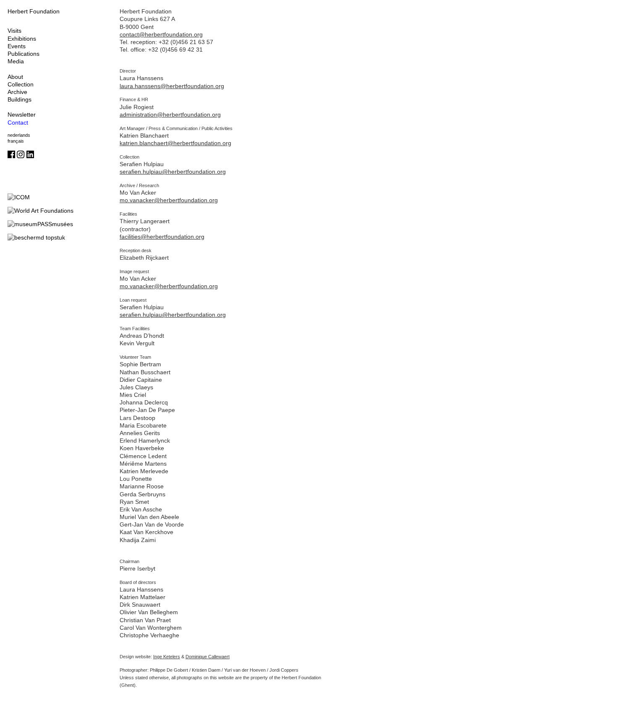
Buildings (19, 99)
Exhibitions (22, 38)
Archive (17, 92)
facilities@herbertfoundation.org (162, 236)
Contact (18, 122)
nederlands (19, 135)
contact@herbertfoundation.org (161, 34)
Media (16, 61)
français (16, 140)
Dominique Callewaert (208, 656)
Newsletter (22, 114)
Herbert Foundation (34, 11)
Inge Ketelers (166, 656)
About (15, 76)
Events (17, 46)
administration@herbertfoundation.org (170, 114)
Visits (14, 30)
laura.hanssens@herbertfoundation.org (172, 86)
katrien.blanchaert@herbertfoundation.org (175, 143)
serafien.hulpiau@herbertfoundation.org (173, 171)
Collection (21, 84)
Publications (23, 53)
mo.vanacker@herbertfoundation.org (169, 200)
